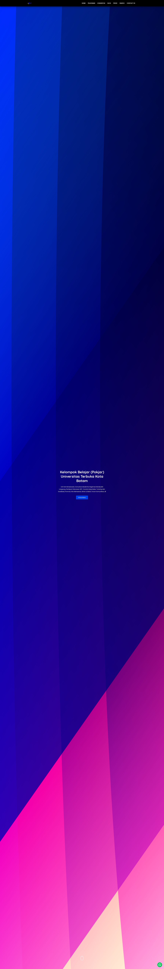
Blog (109, 3)
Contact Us (131, 3)
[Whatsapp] (159, 964)
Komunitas (101, 3)
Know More (82, 497)
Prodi (115, 3)
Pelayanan (91, 3)
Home (84, 3)
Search (122, 3)
